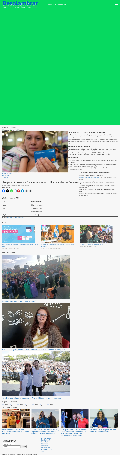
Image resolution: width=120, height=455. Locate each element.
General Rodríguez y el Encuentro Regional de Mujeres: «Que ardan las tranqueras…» (34, 349)
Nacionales (5, 175)
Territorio (5, 177)
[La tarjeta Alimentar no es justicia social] (98, 234)
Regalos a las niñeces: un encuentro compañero (20, 301)
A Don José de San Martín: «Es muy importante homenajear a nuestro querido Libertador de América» (45, 431)
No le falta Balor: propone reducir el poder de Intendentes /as (103, 430)
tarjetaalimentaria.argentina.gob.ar (89, 177)
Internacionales (45, 447)
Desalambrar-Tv (46, 440)
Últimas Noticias (46, 438)
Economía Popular (7, 173)
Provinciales (44, 444)
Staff (42, 451)
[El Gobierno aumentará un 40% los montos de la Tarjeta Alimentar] (59, 234)
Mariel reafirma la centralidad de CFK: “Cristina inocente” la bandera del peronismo (15, 431)
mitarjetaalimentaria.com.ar (15, 217)
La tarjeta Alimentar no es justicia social (91, 244)
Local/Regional (45, 442)
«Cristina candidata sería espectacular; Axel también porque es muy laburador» (32, 398)
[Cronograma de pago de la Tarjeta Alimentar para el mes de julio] (20, 234)
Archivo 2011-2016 (46, 449)
